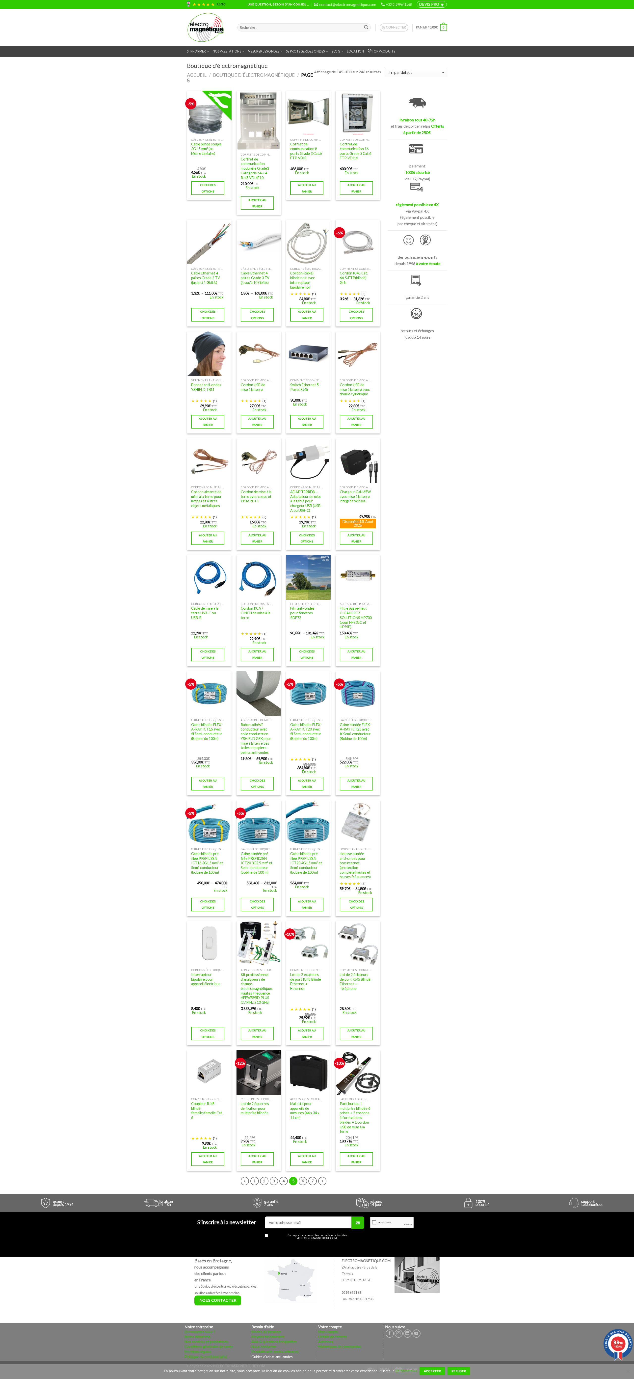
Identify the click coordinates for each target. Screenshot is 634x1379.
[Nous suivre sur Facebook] (390, 1333)
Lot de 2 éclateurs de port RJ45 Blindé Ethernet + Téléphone (355, 982)
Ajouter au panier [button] (257, 203)
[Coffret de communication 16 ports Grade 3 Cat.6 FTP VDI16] (358, 113)
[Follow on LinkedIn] (407, 1333)
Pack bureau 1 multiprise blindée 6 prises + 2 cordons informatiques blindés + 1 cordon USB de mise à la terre (355, 1118)
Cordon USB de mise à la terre (253, 387)
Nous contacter (263, 1347)
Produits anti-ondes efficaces (275, 1352)
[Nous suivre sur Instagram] (399, 1333)
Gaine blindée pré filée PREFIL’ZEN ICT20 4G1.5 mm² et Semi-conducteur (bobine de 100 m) (306, 863)
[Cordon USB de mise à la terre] (259, 353)
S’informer (196, 51)
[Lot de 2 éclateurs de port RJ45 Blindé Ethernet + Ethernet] (308, 943)
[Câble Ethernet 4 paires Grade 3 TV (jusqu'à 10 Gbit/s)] (259, 242)
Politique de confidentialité (206, 1357)
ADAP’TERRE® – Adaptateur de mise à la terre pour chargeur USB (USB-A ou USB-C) (306, 501)
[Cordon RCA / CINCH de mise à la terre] (259, 577)
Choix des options (207, 188)
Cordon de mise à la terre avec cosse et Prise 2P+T (256, 496)
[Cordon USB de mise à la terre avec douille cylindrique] (358, 353)
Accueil (197, 75)
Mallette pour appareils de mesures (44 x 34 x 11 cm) (304, 1111)
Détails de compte (332, 1337)
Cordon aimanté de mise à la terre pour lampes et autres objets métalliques (206, 499)
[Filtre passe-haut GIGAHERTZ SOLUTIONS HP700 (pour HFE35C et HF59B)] (358, 577)
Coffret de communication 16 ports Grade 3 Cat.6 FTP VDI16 (355, 151)
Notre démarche (198, 1337)
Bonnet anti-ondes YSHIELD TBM (206, 387)
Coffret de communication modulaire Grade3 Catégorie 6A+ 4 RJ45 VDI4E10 (255, 168)
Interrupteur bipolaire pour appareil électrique (205, 979)
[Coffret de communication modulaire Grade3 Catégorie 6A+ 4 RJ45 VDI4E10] (259, 120)
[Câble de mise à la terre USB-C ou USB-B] (209, 577)
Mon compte (328, 1332)
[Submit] (366, 27)
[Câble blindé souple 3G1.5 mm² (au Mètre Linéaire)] (209, 113)
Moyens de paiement (267, 1337)
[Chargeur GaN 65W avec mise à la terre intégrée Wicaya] (358, 460)
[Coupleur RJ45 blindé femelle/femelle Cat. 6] (209, 1072)
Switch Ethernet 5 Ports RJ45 (304, 387)
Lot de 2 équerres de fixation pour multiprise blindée (255, 1108)
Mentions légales (198, 1352)
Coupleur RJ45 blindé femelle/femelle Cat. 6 (207, 1111)
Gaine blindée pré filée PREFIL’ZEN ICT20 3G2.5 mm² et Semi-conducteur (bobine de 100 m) (256, 863)
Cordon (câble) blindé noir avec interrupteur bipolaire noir (302, 280)
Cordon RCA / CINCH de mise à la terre (255, 613)
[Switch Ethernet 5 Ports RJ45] (308, 353)
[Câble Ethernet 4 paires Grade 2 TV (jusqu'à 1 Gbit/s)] (209, 242)
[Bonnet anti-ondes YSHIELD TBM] (209, 353)
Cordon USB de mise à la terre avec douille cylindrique (355, 389)
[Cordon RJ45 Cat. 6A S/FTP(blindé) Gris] (358, 242)
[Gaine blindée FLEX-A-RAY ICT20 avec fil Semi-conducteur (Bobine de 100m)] (308, 693)
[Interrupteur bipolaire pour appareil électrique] (209, 943)
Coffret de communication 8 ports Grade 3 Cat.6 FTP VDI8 (306, 151)
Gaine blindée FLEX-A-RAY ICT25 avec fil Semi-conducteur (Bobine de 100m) (355, 732)
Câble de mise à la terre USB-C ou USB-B (204, 613)
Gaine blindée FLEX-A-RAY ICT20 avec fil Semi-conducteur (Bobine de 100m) (306, 732)
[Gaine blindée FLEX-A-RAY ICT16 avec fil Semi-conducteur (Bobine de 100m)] (209, 693)
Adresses (325, 1342)
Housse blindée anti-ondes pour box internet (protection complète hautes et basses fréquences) (355, 865)
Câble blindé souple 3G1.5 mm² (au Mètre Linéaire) (206, 148)
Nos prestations (227, 51)
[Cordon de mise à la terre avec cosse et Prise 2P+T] (259, 460)
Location (355, 51)
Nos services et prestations (206, 1342)
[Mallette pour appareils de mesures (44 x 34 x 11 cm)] (308, 1072)
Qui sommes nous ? (200, 1332)
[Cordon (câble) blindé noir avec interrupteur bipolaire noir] (308, 242)
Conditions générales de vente (209, 1347)
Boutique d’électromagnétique (254, 75)
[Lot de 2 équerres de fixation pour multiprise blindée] (259, 1072)
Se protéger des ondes (305, 51)
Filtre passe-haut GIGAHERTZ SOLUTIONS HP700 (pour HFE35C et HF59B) (356, 617)
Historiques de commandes (339, 1347)
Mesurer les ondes (263, 51)
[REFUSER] (627, 1373)
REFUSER (458, 1371)
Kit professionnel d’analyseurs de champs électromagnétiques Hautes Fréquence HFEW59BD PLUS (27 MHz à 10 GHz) (257, 988)
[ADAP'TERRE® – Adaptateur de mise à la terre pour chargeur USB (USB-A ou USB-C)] (308, 460)
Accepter (432, 1371)
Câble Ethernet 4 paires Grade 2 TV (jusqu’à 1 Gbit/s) (205, 277)
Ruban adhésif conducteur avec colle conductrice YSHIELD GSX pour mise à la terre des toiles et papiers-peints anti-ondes (256, 739)
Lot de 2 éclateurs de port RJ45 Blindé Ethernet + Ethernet (305, 982)
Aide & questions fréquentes (274, 1342)
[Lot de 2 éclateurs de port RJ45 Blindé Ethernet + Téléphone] (358, 943)
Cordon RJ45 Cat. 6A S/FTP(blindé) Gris (354, 277)
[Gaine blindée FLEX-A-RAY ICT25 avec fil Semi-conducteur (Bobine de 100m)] (358, 693)
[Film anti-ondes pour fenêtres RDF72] (308, 577)
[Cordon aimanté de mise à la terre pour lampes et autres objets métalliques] (209, 460)
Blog (336, 51)
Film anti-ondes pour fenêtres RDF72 (302, 613)
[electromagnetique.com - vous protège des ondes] (208, 27)
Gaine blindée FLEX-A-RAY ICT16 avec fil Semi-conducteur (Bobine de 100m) (207, 732)
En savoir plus (406, 1371)
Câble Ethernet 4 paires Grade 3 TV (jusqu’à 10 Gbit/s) (255, 277)
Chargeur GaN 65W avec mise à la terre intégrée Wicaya (355, 496)
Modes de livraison (266, 1332)
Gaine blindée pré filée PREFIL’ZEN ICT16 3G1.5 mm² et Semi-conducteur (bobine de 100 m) (207, 863)
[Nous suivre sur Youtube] (416, 1333)
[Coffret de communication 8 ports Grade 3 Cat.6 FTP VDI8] (308, 113)
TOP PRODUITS (383, 51)
